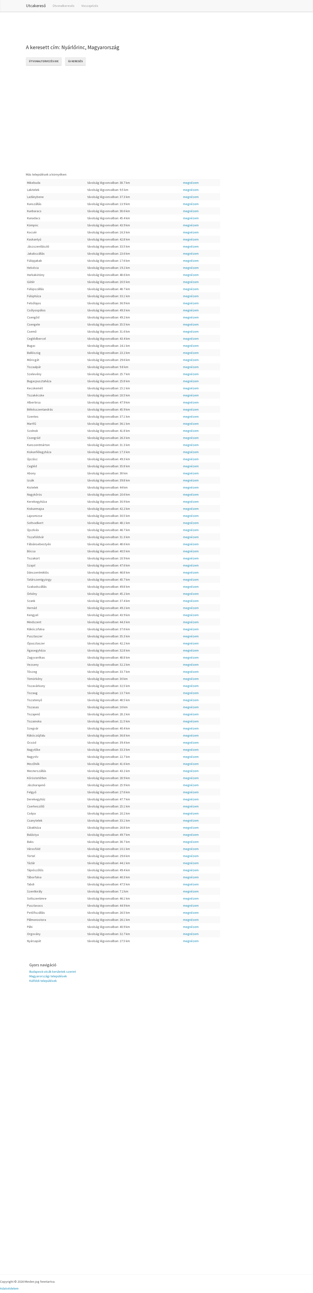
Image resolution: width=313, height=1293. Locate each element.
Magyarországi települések (48, 976)
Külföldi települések (43, 981)
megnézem (191, 183)
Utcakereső (36, 5)
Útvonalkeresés (63, 6)
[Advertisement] (109, 27)
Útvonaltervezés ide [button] (44, 61)
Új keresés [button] (75, 61)
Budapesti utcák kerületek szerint (52, 972)
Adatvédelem (9, 1288)
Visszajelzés (89, 6)
